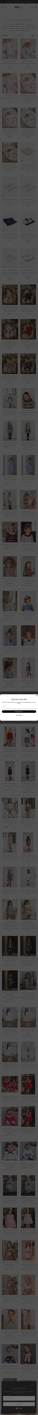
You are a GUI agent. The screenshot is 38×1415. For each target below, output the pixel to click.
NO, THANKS (19, 715)
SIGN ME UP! (19, 711)
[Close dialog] (36, 695)
